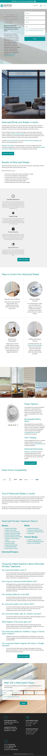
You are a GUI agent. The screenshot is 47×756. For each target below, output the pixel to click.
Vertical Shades (31, 537)
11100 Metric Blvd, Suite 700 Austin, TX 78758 (11, 722)
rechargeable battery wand (31, 432)
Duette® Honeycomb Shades (12, 531)
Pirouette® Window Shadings (12, 535)
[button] (45, 6)
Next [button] (44, 94)
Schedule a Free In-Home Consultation (23, 1)
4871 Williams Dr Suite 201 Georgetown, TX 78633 (10, 728)
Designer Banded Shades (11, 545)
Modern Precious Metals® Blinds (36, 531)
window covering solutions (13, 140)
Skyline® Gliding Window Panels (36, 541)
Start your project (8, 153)
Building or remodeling (30, 452)
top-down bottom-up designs (31, 140)
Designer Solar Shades (10, 530)
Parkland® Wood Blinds (33, 528)
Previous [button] (3, 94)
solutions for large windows (18, 134)
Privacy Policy (30, 754)
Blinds (27, 525)
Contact (35, 5)
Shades (5, 525)
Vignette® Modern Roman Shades (13, 536)
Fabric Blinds (31, 533)
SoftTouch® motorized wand (35, 345)
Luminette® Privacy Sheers (34, 540)
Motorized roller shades (8, 145)
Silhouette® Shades (10, 541)
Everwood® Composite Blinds (35, 530)
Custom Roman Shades (11, 546)
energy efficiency (38, 443)
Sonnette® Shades (10, 543)
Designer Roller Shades (11, 528)
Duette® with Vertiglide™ (34, 543)
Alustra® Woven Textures (11, 548)
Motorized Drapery (10, 552)
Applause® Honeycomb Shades (13, 533)
